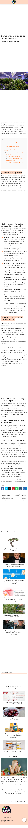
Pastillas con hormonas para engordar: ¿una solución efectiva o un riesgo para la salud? (7, 497)
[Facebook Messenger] (6, 488)
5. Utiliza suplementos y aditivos (16, 166)
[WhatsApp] (16, 488)
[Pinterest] (13, 488)
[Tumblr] (20, 488)
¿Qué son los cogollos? (11, 143)
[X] (9, 488)
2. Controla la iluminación (14, 156)
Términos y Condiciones (7, 820)
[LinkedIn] (24, 488)
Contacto (3, 823)
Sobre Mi (3, 821)
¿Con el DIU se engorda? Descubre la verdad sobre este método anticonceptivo (20, 497)
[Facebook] (2, 488)
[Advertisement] (14, 19)
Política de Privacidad (6, 817)
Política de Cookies (5, 819)
